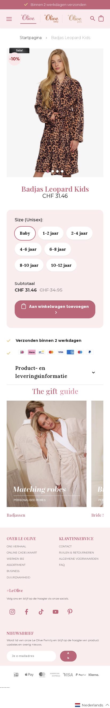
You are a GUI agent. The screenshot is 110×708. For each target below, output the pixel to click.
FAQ (62, 565)
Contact (65, 546)
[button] (47, 171)
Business (13, 571)
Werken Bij (15, 558)
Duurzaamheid (18, 577)
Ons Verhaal (16, 546)
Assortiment (16, 565)
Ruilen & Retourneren (76, 552)
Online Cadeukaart (22, 552)
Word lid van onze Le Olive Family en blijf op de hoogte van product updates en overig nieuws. (53, 642)
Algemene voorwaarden (79, 558)
